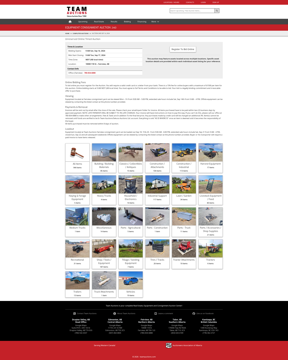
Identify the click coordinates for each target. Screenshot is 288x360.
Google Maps (81, 325)
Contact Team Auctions (87, 313)
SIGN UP (216, 2)
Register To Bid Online (183, 49)
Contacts (190, 2)
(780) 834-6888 (146, 333)
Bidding (127, 21)
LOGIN (203, 2)
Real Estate (99, 21)
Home (67, 33)
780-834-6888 (90, 73)
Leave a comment (165, 313)
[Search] (217, 10)
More (154, 21)
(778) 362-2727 (209, 333)
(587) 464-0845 (115, 333)
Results (114, 21)
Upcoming (82, 21)
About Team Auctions (126, 313)
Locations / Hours (171, 2)
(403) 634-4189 (177, 333)
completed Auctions (81, 33)
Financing (141, 21)
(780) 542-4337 (81, 333)
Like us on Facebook (205, 313)
